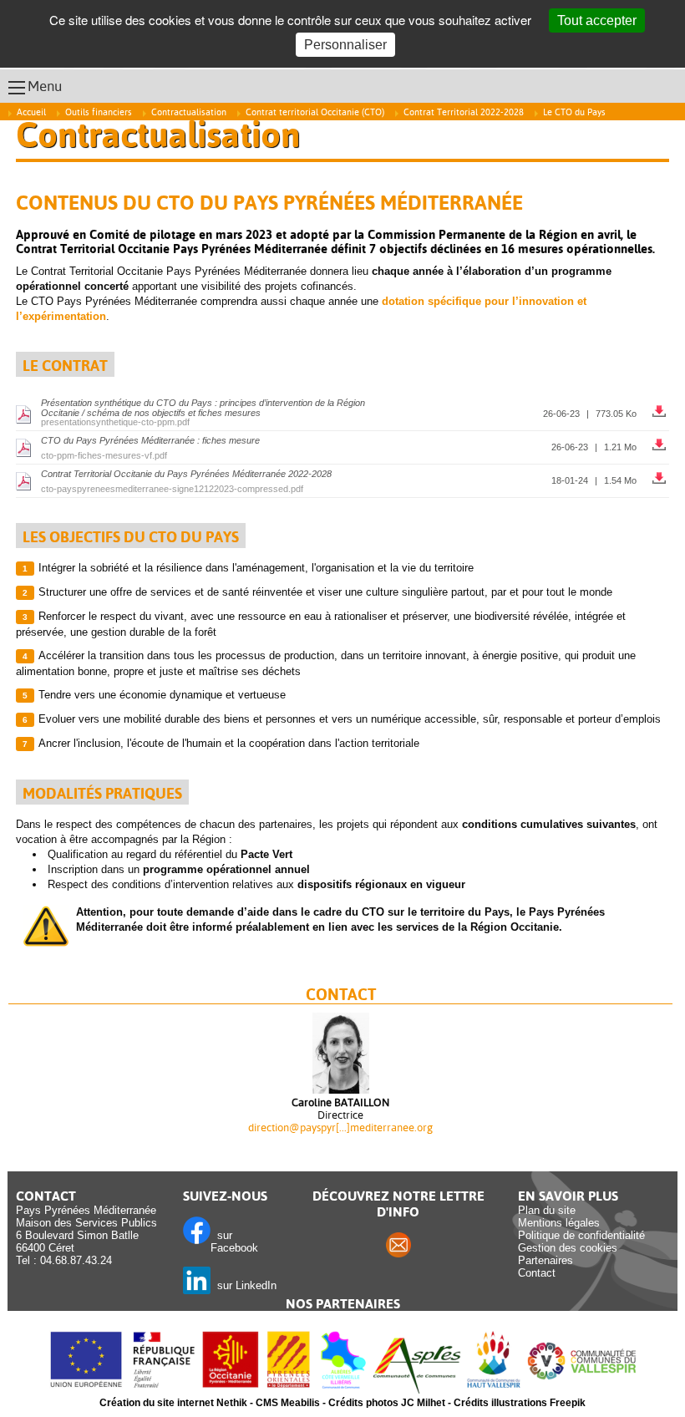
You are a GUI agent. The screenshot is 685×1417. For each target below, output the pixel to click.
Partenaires (545, 1260)
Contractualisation (188, 112)
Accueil (31, 112)
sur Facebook (234, 1241)
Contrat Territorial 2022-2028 (463, 112)
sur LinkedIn (244, 1285)
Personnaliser (345, 45)
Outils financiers (98, 112)
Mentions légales (559, 1222)
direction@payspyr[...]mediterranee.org (340, 1127)
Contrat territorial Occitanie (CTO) (315, 112)
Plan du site (547, 1210)
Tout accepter (597, 20)
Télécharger (660, 407)
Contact (537, 1273)
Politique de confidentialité (581, 1235)
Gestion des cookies (567, 1248)
